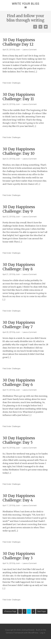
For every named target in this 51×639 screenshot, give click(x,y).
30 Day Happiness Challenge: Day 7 (19, 324)
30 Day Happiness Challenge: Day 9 (19, 209)
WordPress (33, 633)
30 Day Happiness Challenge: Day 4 (19, 497)
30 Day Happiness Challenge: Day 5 (19, 440)
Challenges (16, 83)
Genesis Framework (15, 633)
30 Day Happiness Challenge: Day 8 (19, 266)
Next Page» (41, 611)
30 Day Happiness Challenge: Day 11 (19, 96)
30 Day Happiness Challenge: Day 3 (19, 555)
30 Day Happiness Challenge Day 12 (19, 42)
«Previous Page (10, 611)
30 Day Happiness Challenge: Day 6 (19, 382)
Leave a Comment (30, 50)
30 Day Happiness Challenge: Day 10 (19, 151)
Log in (42, 633)
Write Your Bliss (25, 3)
